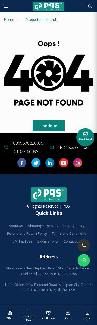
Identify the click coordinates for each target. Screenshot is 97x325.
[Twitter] (36, 164)
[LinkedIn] (50, 164)
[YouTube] (64, 164)
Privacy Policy (74, 225)
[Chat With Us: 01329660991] (84, 260)
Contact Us (72, 241)
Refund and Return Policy (27, 233)
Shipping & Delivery (43, 225)
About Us (16, 225)
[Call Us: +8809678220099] (84, 245)
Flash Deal (85, 136)
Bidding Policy (48, 241)
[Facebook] (22, 164)
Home (9, 19)
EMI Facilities (22, 241)
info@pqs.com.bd (72, 147)
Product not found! (41, 19)
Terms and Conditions (69, 233)
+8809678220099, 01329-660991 (27, 147)
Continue (48, 125)
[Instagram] (77, 164)
